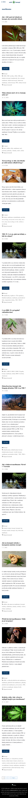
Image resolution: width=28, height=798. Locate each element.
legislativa (20, 295)
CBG (16, 76)
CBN (19, 76)
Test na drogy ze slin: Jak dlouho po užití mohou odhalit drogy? (13, 161)
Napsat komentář (8, 85)
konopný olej (14, 530)
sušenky (14, 606)
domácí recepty (7, 528)
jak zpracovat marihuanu (14, 604)
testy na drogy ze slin (13, 221)
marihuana (4, 80)
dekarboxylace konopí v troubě (9, 452)
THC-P (20, 300)
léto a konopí (21, 78)
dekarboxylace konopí (16, 450)
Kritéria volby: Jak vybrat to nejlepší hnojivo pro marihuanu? (13, 698)
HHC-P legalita (20, 371)
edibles (5, 604)
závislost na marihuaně (7, 687)
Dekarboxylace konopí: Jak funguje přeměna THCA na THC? (14, 387)
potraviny (4, 150)
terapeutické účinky (10, 300)
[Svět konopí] (14, 2)
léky (12, 148)
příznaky (9, 150)
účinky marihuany (6, 609)
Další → (14, 778)
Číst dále (6, 69)
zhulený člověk (17, 687)
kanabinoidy (14, 78)
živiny (22, 767)
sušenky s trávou (21, 606)
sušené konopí (11, 82)
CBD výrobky (10, 76)
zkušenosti (4, 376)
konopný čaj (19, 528)
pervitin (23, 217)
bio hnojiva (6, 758)
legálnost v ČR (14, 295)
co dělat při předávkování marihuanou (16, 680)
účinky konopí (22, 82)
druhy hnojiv (9, 761)
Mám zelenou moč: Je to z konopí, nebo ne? (14, 94)
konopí (3, 373)
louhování (20, 530)
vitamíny (14, 150)
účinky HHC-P (15, 373)
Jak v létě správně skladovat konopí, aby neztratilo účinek (12, 18)
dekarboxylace (7, 450)
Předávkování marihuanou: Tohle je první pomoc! (14, 620)
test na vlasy (18, 219)
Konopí (5, 73)
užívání (22, 373)
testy (6, 221)
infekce (8, 148)
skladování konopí (12, 80)
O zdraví (6, 146)
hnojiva (15, 761)
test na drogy (5, 219)
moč (21, 148)
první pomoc (19, 685)
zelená (22, 150)
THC (17, 82)
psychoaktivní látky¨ (13, 454)
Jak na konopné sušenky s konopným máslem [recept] (11, 544)
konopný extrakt (6, 530)
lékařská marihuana (7, 298)
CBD (5, 76)
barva (5, 148)
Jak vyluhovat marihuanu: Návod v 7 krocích (14, 465)
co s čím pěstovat (14, 758)
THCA (23, 454)
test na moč (12, 219)
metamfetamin (16, 217)
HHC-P (13, 371)
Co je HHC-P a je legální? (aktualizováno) (11, 311)
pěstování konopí (16, 767)
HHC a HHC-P (7, 371)
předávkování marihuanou (14, 682)
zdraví (18, 150)
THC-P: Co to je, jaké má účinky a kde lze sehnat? (14, 235)
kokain (5, 217)
